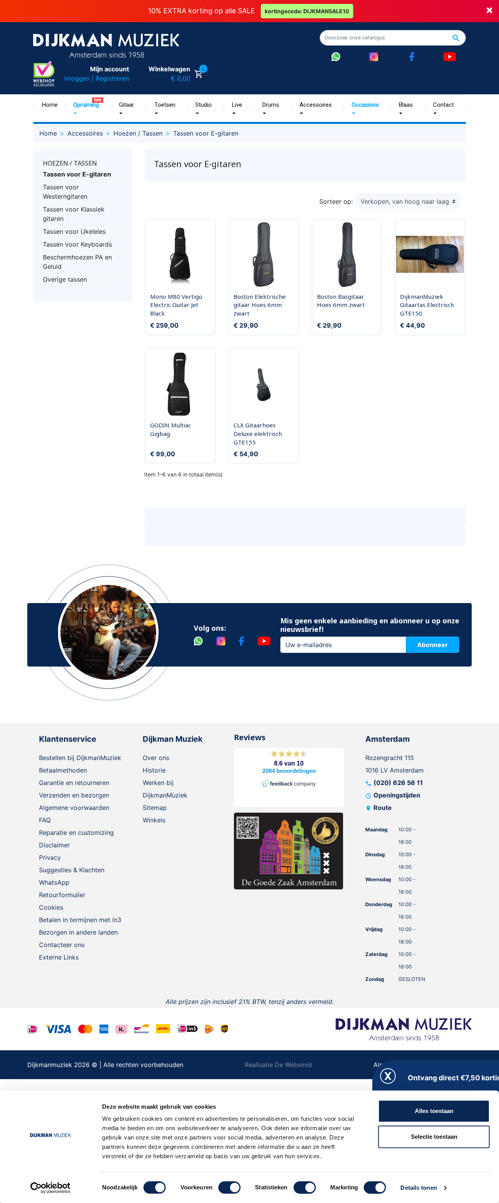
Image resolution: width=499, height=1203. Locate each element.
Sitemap (155, 807)
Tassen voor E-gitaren (77, 174)
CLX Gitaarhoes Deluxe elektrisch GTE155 (258, 433)
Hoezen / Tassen (70, 163)
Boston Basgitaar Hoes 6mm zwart (341, 301)
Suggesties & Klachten (71, 870)
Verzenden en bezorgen (74, 795)
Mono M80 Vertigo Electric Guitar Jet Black (176, 305)
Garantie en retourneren (74, 783)
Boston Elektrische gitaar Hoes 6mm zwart (260, 305)
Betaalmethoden (63, 770)
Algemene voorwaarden (74, 807)
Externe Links (59, 957)
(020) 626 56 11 (398, 783)
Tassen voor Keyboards (77, 244)
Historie (154, 770)
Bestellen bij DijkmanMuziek (80, 758)
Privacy (50, 857)
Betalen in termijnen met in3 (80, 920)
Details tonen (418, 1187)
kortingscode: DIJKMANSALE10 (307, 11)
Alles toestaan (434, 1111)
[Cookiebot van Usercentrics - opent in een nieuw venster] (50, 1188)
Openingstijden (396, 795)
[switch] (229, 1187)
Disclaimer (54, 845)
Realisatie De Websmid (278, 1065)
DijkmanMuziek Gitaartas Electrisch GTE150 (427, 305)
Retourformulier (62, 895)
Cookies (51, 907)
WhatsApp (54, 882)
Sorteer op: (336, 201)
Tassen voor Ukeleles (74, 231)
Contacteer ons (62, 945)
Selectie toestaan (434, 1136)
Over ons (156, 758)
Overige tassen (65, 279)
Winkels (154, 820)
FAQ (45, 820)
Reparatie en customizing (76, 832)
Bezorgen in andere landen (78, 932)
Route (382, 807)
